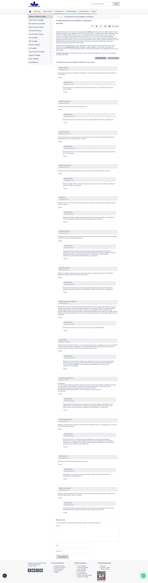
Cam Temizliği (81, 569)
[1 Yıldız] (56, 23)
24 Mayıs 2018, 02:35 (69, 324)
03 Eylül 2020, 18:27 (63, 380)
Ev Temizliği (32, 48)
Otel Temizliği (33, 41)
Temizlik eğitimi (101, 58)
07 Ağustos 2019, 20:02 (64, 341)
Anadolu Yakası (105, 567)
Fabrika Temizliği (34, 44)
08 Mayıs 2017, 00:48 (64, 103)
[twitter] (96, 26)
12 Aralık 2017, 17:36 (64, 167)
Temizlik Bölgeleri (71, 11)
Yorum (58, 525)
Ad (57, 545)
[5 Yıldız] (62, 23)
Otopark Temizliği (34, 55)
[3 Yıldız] (59, 23)
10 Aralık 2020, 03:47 (69, 436)
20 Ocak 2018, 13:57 (64, 233)
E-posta (59, 551)
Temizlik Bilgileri (84, 11)
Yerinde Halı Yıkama (35, 30)
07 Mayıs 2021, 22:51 (64, 490)
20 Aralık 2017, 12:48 (69, 180)
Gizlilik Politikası (59, 566)
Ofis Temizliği (33, 37)
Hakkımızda (37, 11)
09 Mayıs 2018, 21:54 (64, 303)
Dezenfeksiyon (33, 62)
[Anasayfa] (30, 11)
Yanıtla (60, 77)
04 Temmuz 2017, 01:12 (69, 148)
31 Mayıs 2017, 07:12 (69, 116)
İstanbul (103, 566)
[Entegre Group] (35, 4)
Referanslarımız (47, 11)
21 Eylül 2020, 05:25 (69, 400)
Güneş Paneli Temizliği (36, 20)
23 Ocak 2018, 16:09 (69, 247)
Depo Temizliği (33, 59)
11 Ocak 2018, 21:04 (63, 199)
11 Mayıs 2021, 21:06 (69, 504)
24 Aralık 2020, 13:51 (64, 458)
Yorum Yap (115, 26)
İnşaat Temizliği (82, 573)
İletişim (94, 11)
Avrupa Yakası (105, 569)
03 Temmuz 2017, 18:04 (64, 133)
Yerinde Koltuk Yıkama (36, 34)
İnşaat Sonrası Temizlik (36, 27)
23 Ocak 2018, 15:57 (69, 214)
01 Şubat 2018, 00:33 (69, 284)
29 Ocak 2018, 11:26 (63, 269)
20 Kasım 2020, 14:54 (64, 421)
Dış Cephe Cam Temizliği (37, 23)
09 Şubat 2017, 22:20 (64, 69)
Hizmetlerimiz (59, 11)
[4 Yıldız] (60, 23)
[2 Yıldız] (58, 23)
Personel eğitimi (113, 58)
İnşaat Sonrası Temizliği (36, 52)
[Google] (101, 26)
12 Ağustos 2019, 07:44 (69, 357)
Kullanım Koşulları (59, 567)
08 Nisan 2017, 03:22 (69, 84)
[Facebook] (92, 26)
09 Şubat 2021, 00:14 (69, 471)
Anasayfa (60, 17)
